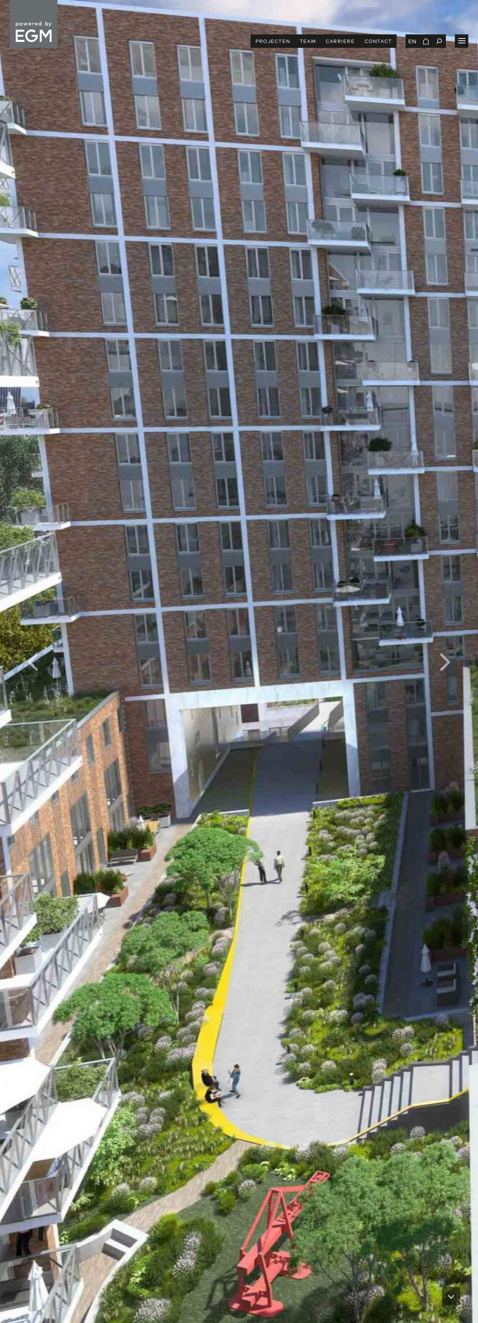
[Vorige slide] (119, 661)
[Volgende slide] (358, 661)
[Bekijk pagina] (425, 41)
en (412, 40)
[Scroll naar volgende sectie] (451, 1296)
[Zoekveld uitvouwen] (439, 41)
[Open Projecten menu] (461, 41)
